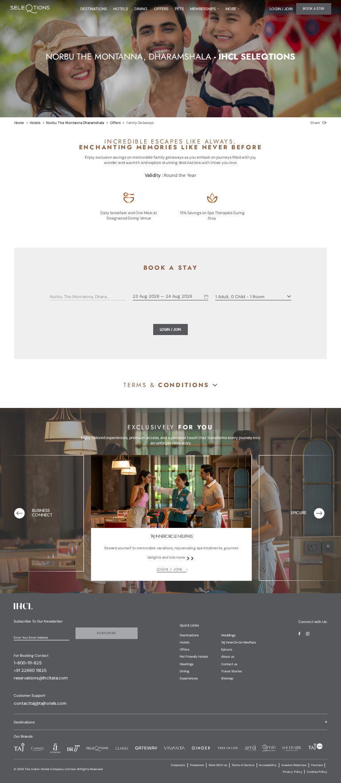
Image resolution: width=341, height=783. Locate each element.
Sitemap (227, 678)
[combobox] (81, 297)
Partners (317, 765)
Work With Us (218, 765)
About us (227, 657)
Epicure (226, 649)
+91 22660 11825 (30, 670)
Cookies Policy (317, 772)
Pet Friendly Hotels (194, 657)
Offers (115, 122)
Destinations (189, 635)
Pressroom (197, 765)
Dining (184, 671)
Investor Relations (294, 765)
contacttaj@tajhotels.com (40, 703)
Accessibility (268, 765)
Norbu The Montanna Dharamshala (75, 122)
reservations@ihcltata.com (40, 678)
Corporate (178, 765)
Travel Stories (231, 671)
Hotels (35, 122)
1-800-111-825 (28, 663)
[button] (170, 385)
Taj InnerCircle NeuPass (238, 642)
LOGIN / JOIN (170, 569)
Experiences (189, 678)
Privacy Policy (292, 772)
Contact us (229, 664)
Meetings (187, 664)
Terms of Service (243, 765)
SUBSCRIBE (106, 633)
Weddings (228, 635)
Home (19, 122)
